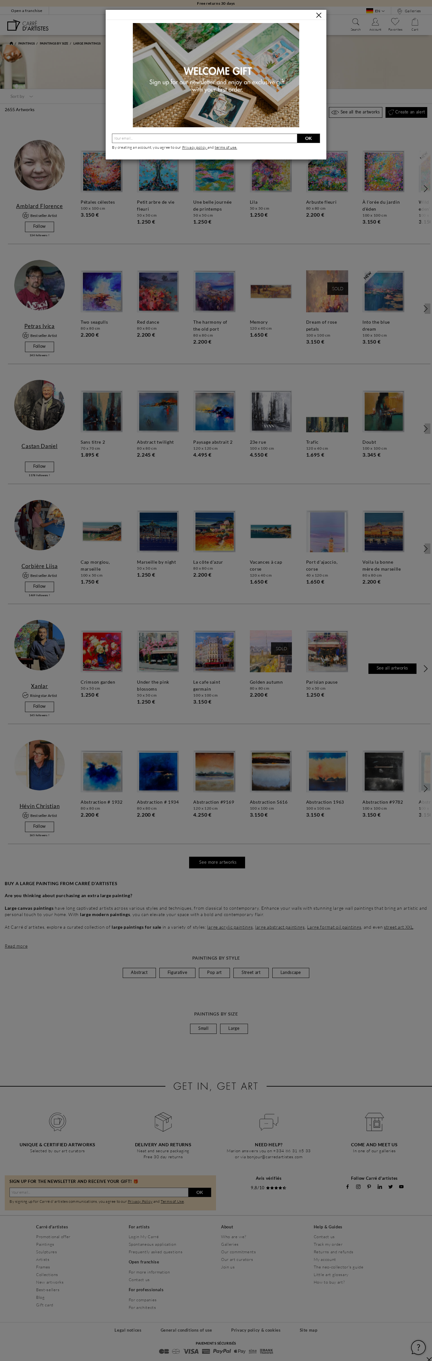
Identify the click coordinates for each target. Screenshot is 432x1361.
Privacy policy (194, 147)
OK (308, 138)
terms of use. (226, 147)
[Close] (319, 15)
